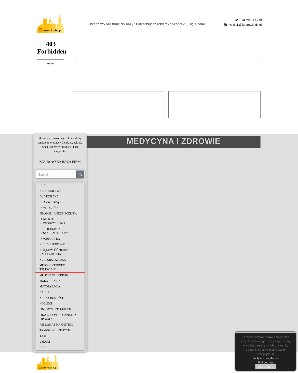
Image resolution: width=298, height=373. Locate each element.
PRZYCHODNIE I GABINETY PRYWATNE (58, 316)
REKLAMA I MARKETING (56, 324)
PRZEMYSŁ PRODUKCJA (56, 309)
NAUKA (45, 292)
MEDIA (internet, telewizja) (52, 267)
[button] (76, 58)
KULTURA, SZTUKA (53, 259)
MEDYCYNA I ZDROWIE (55, 275)
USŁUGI (45, 341)
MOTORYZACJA (50, 286)
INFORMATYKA (50, 238)
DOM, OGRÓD (49, 207)
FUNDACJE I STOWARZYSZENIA (52, 221)
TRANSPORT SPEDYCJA (55, 330)
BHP (42, 185)
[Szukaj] (80, 174)
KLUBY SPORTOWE (52, 244)
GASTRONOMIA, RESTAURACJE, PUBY (54, 231)
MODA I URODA (50, 280)
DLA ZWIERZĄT (50, 202)
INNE (43, 347)
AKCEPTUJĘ (265, 366)
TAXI (43, 336)
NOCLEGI (46, 303)
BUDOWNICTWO (50, 190)
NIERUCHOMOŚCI (51, 297)
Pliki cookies (265, 362)
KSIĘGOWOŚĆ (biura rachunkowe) (54, 252)
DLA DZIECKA (49, 196)
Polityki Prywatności (265, 358)
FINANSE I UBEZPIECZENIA (58, 213)
